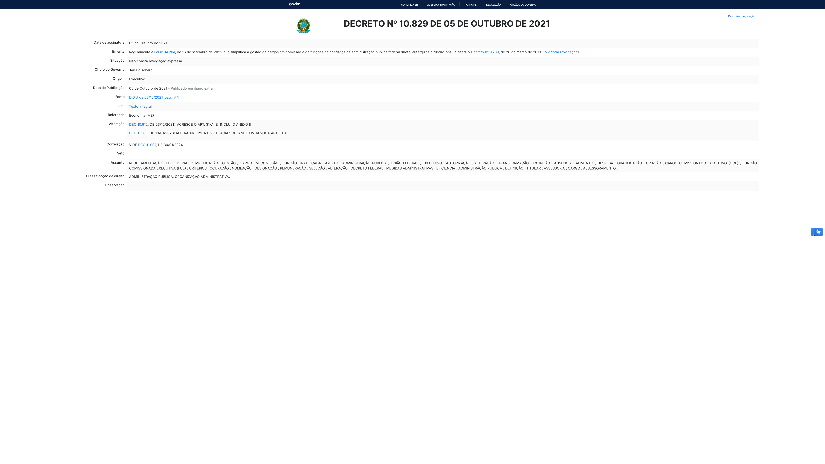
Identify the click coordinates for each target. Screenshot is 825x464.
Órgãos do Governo (523, 4)
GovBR (294, 4)
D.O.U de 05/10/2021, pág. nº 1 (154, 97)
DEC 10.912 (138, 124)
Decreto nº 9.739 (485, 52)
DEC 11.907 (147, 145)
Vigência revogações (562, 52)
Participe (471, 4)
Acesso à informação (441, 4)
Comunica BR (409, 4)
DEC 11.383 (138, 133)
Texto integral (140, 106)
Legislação (493, 4)
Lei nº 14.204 (164, 52)
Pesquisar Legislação (741, 16)
